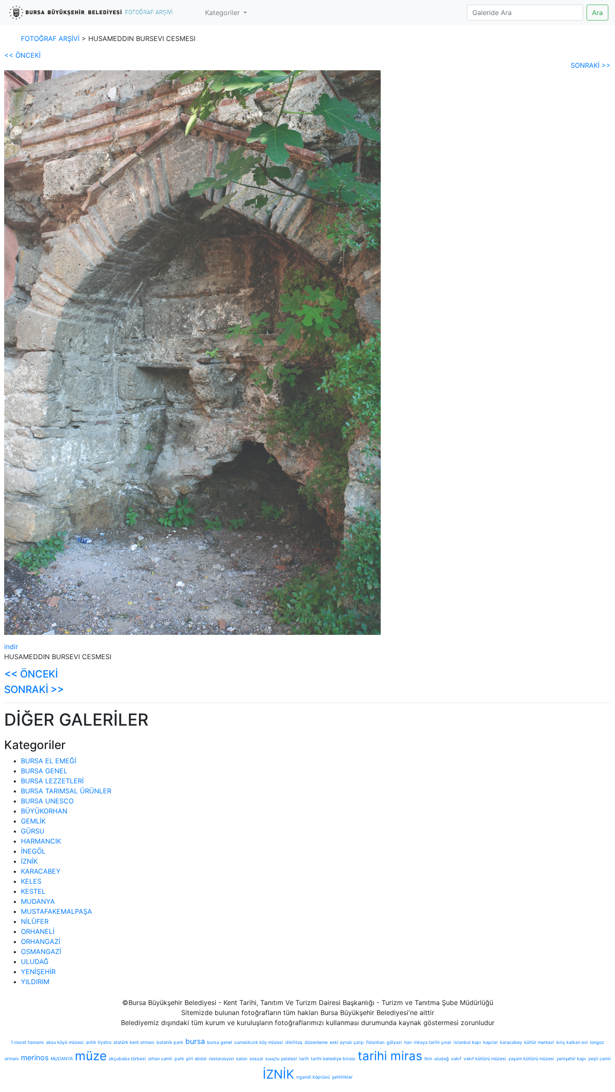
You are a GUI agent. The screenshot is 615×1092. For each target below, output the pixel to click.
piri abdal (196, 1058)
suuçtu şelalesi (281, 1058)
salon (241, 1058)
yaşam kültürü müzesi (531, 1058)
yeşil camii (599, 1058)
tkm (428, 1058)
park (179, 1058)
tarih (304, 1058)
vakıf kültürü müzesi (485, 1058)
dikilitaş (293, 1042)
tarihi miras (390, 1056)
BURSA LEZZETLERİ (52, 781)
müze (91, 1056)
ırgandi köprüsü (313, 1077)
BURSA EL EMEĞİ (48, 761)
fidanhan (375, 1042)
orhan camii (160, 1058)
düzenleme (316, 1042)
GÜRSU (32, 831)
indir (11, 646)
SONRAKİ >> (591, 65)
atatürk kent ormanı (133, 1042)
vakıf (456, 1058)
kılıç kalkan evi (572, 1042)
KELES (31, 881)
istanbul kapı (467, 1042)
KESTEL (33, 891)
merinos (35, 1057)
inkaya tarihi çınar (432, 1042)
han (408, 1042)
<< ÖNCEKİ (22, 55)
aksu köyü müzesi (65, 1042)
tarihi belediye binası (333, 1058)
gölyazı (394, 1042)
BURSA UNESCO (47, 801)
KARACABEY (41, 871)
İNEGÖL (33, 851)
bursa (195, 1041)
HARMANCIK (41, 841)
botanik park (169, 1042)
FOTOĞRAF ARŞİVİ (50, 38)
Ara (597, 12)
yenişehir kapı (571, 1058)
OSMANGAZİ (41, 951)
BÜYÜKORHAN (44, 811)
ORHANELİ (37, 931)
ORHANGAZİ (40, 941)
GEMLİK (33, 821)
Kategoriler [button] (223, 12)
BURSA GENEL (44, 771)
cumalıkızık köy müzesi (258, 1042)
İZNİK (29, 861)
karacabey (511, 1042)
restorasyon (221, 1058)
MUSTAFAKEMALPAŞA (56, 911)
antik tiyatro (98, 1042)
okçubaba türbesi (127, 1058)
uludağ (441, 1058)
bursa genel (219, 1042)
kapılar (490, 1042)
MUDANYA (38, 901)
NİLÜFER (35, 921)
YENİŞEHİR (38, 971)
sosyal (256, 1058)
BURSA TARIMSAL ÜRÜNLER (66, 791)
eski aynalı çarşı (347, 1042)
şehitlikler (342, 1077)
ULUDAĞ (35, 961)
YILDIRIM (35, 981)
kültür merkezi (539, 1042)
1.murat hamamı (27, 1042)
